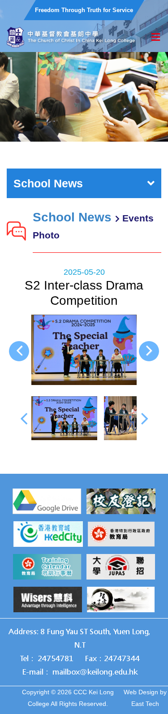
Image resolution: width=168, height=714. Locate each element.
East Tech (145, 703)
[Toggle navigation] (155, 37)
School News (48, 183)
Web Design (141, 692)
